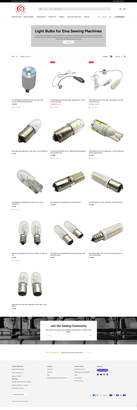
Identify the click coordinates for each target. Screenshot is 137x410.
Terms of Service (78, 380)
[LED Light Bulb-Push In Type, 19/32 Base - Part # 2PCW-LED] (107, 182)
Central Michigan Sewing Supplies (21, 401)
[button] (124, 8)
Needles (61, 17)
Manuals (86, 17)
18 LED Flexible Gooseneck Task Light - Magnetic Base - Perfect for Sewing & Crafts (67, 100)
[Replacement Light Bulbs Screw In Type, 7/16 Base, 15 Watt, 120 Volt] (30, 233)
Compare (105, 56)
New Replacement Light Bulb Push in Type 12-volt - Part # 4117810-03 (27, 203)
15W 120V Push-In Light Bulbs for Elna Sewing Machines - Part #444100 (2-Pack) (67, 254)
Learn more (26, 1)
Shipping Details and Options (82, 372)
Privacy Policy (78, 378)
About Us (104, 17)
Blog (99, 17)
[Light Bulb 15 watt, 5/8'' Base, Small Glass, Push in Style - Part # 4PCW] (30, 284)
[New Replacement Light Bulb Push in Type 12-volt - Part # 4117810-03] (30, 182)
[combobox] (74, 8)
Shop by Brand (41, 17)
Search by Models (28, 17)
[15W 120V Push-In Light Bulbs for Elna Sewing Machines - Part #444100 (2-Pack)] (68, 233)
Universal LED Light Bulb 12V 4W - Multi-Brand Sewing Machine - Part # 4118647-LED (68, 152)
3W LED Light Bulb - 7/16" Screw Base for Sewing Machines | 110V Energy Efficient (105, 254)
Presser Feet (52, 17)
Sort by (22, 56)
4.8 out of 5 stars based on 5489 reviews (72, 352)
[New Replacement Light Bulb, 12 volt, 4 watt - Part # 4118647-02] (30, 131)
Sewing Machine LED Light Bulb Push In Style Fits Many (65, 202)
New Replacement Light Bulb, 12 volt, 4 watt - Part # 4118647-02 (30, 151)
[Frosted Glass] (15, 312)
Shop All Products (17, 17)
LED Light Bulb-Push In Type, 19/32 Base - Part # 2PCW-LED (105, 202)
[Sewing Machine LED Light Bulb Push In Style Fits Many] (68, 182)
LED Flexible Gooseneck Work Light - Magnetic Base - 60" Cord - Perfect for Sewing (106, 100)
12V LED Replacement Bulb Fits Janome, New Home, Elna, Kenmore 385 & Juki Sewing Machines (27, 100)
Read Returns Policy (79, 369)
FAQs (110, 17)
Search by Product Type (74, 17)
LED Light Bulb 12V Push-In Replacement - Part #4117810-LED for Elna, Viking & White (106, 152)
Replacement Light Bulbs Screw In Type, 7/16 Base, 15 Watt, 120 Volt (29, 254)
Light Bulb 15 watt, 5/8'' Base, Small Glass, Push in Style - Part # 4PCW (29, 305)
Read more (68, 42)
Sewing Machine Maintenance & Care (57, 378)
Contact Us (50, 369)
